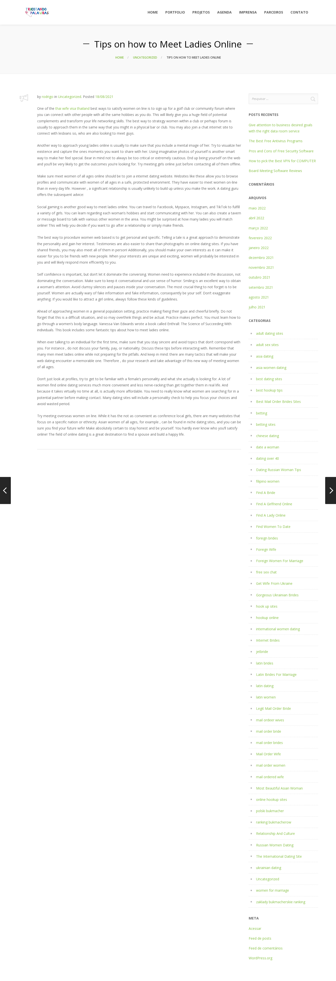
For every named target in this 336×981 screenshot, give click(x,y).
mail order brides (269, 742)
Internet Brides (268, 640)
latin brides (264, 663)
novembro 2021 (261, 267)
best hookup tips (269, 390)
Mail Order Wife (268, 754)
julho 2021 (257, 307)
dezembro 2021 (261, 257)
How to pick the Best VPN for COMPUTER (282, 160)
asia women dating (271, 367)
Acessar (255, 928)
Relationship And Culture (275, 833)
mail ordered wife (270, 777)
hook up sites (266, 606)
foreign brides (267, 538)
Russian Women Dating (274, 845)
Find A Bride (265, 492)
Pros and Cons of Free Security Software (281, 151)
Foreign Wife (266, 549)
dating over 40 (267, 458)
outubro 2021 (259, 277)
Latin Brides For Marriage (276, 674)
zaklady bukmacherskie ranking (280, 902)
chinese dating (267, 435)
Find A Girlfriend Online (274, 504)
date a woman (267, 447)
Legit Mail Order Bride (273, 708)
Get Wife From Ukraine (274, 583)
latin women (266, 697)
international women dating (278, 629)
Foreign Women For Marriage (279, 560)
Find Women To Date (273, 526)
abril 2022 (256, 218)
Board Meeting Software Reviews (275, 170)
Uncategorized (145, 57)
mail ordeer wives (270, 720)
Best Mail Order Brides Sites (278, 401)
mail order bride (268, 731)
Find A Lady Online (271, 515)
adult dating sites (269, 333)
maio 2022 (257, 208)
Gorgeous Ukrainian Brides (277, 595)
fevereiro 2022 (260, 238)
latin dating (265, 685)
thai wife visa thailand (72, 108)
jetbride (262, 651)
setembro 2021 (261, 287)
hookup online (267, 617)
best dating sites (269, 379)
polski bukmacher (270, 810)
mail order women (270, 765)
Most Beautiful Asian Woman (279, 788)
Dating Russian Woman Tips (278, 469)
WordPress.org (260, 958)
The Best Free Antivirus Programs (276, 141)
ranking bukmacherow (273, 822)
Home (119, 57)
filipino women (267, 481)
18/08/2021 (104, 96)
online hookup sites (271, 799)
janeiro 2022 (259, 247)
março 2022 (258, 228)
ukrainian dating (268, 867)
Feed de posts (260, 938)
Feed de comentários (266, 948)
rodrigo (47, 96)
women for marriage (272, 890)
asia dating (264, 356)
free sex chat (266, 572)
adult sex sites (267, 344)
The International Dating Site (279, 856)
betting (261, 413)
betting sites (265, 424)
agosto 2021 (259, 297)
